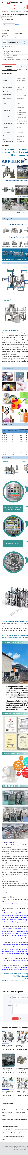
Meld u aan (5, 59)
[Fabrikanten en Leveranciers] (14, 2)
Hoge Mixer (22, 1133)
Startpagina (4, 11)
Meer (3, 1139)
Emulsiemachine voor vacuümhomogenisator (9, 1107)
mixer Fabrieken (6, 1129)
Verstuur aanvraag (8, 25)
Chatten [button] (17, 24)
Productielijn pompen (7, 1112)
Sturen (15, 1019)
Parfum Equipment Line (21, 1112)
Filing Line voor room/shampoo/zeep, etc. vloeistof (14, 1110)
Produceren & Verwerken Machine (15, 11)
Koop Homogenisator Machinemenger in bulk (13, 1136)
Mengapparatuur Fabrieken (9, 1133)
